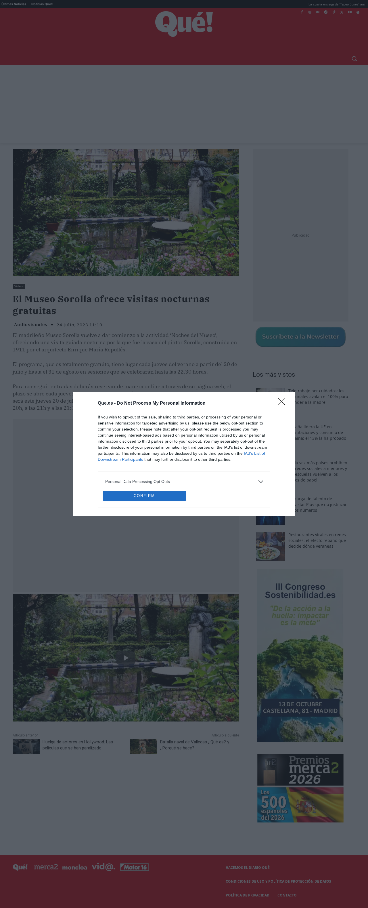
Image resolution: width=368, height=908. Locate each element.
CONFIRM (144, 537)
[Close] (283, 361)
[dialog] (184, 454)
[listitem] (184, 440)
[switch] (255, 452)
